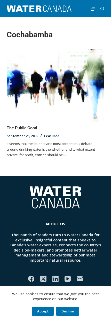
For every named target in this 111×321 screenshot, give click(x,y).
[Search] (102, 9)
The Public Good (22, 127)
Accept (43, 311)
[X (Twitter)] (43, 279)
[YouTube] (68, 279)
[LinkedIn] (55, 279)
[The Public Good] (55, 86)
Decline (67, 311)
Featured (51, 136)
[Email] (80, 279)
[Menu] (93, 8)
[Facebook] (31, 279)
